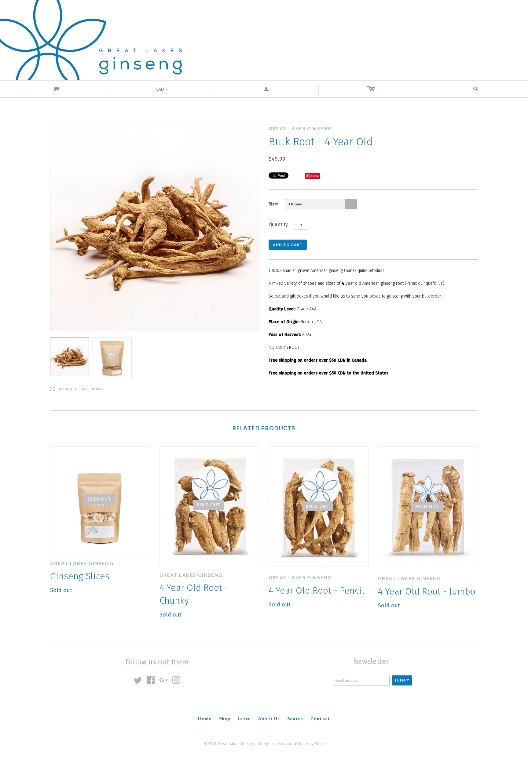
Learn (244, 718)
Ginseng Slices (79, 576)
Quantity (278, 224)
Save (315, 176)
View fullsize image (77, 389)
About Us (269, 718)
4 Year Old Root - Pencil (317, 590)
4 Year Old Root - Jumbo (426, 591)
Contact (320, 718)
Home (204, 718)
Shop (224, 718)
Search (295, 718)
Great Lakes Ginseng (81, 563)
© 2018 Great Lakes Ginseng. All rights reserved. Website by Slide (264, 744)
